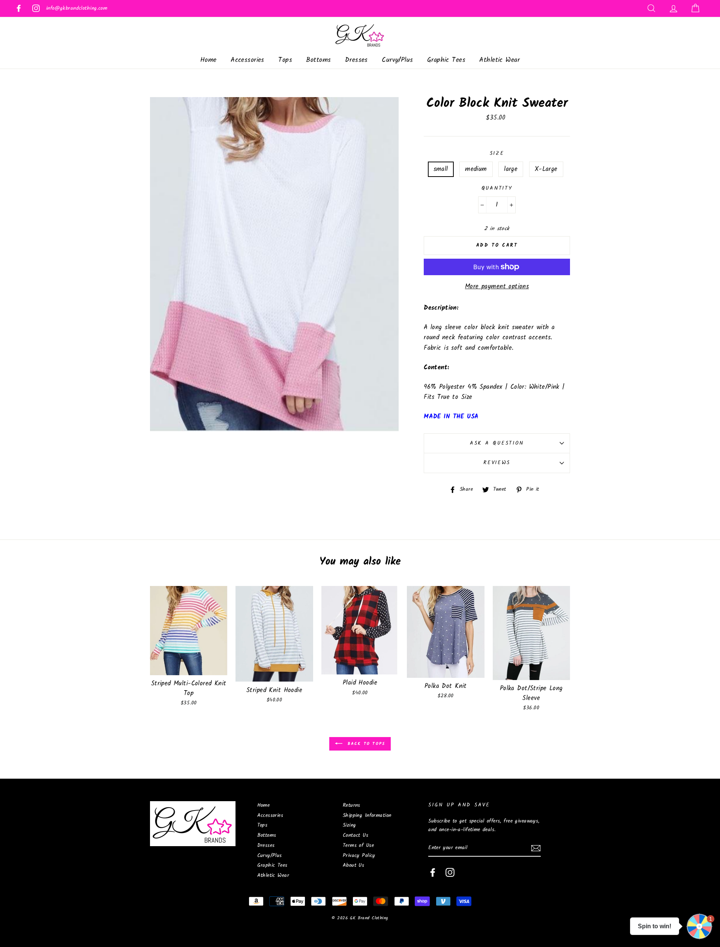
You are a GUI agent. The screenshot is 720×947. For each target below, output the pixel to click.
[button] (699, 926)
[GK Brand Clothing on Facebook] (432, 872)
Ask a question (497, 443)
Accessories (247, 60)
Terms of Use (358, 845)
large (511, 169)
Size (497, 153)
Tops (285, 60)
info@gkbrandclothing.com (76, 8)
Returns (351, 805)
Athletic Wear (499, 60)
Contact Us (355, 835)
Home (208, 60)
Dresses (356, 60)
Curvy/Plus (397, 60)
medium (476, 169)
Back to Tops (365, 743)
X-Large (546, 169)
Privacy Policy (359, 855)
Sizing (349, 825)
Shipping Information (367, 815)
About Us (353, 865)
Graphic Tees (446, 60)
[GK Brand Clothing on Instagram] (450, 872)
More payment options (497, 287)
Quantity (497, 188)
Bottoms (318, 60)
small (441, 169)
